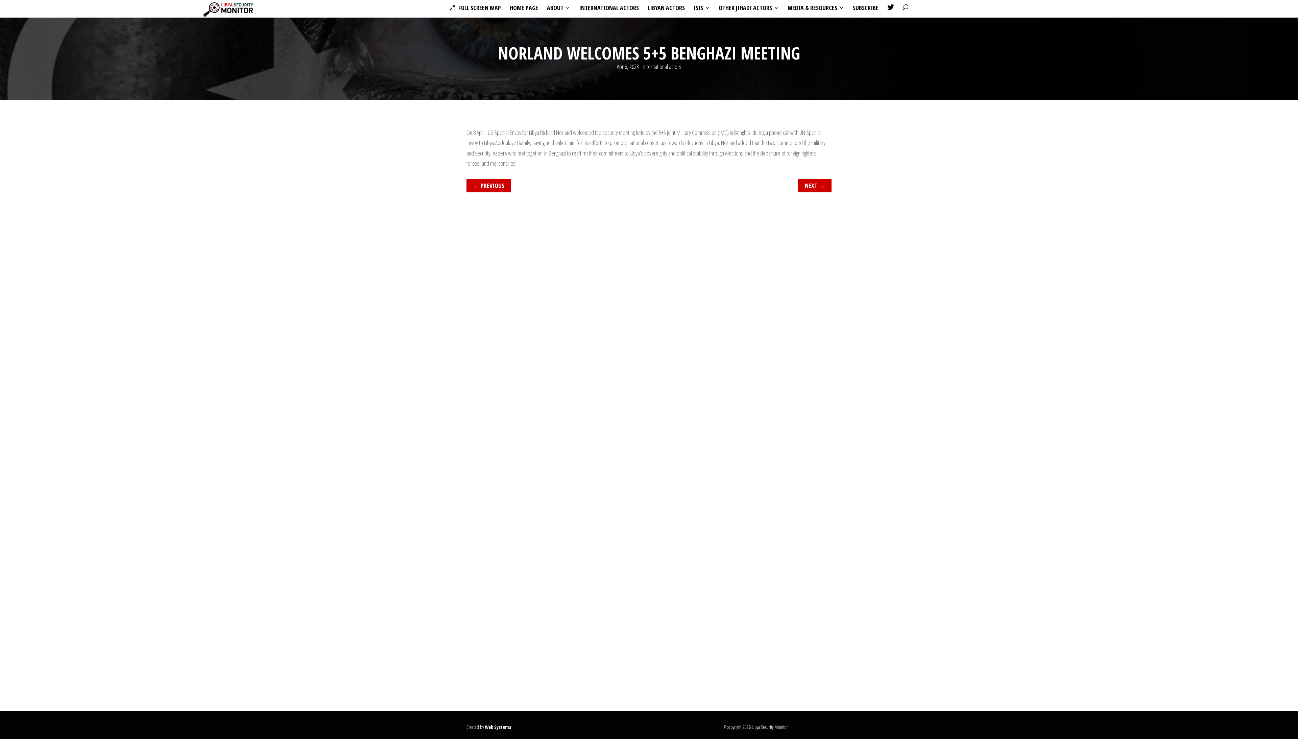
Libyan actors (666, 8)
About (555, 8)
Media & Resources (812, 8)
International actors (609, 8)
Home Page (524, 8)
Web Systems (498, 727)
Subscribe (866, 8)
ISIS (698, 8)
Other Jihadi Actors (745, 8)
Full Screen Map (479, 8)
